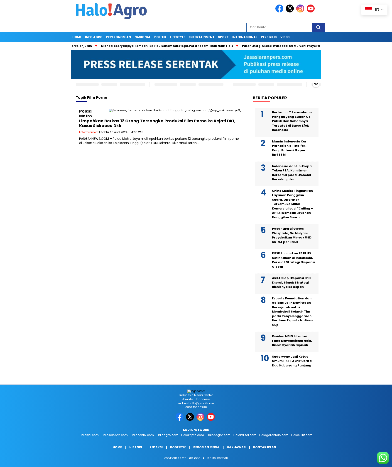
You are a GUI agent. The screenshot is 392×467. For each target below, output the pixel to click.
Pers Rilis (269, 37)
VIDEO (285, 37)
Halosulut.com (301, 435)
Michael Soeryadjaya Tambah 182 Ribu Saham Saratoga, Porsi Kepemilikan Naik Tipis (154, 46)
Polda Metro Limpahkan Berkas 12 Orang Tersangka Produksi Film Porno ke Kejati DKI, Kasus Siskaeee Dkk (157, 118)
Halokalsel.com (244, 435)
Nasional (143, 37)
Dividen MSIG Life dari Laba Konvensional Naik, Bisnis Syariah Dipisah (292, 340)
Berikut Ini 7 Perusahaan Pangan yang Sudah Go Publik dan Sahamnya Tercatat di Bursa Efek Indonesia (292, 121)
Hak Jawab (236, 447)
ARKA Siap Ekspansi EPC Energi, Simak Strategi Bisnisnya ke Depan (291, 282)
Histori (135, 447)
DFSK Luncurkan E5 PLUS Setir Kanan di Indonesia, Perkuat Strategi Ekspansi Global (293, 260)
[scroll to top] (376, 460)
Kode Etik (178, 447)
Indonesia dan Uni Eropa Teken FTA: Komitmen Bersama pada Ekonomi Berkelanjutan (292, 173)
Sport (223, 37)
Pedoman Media (206, 447)
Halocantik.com (142, 435)
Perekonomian (118, 37)
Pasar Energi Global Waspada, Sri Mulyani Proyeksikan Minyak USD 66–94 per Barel (292, 46)
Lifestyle (177, 37)
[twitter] (290, 11)
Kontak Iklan (264, 447)
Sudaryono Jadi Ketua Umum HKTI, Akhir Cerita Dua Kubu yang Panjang (292, 361)
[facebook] (280, 11)
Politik (160, 37)
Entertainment (201, 37)
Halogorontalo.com (273, 435)
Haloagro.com (167, 435)
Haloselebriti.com (115, 435)
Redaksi (156, 447)
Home (76, 37)
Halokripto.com (192, 435)
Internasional (244, 37)
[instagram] (301, 11)
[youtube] (311, 11)
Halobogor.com (218, 435)
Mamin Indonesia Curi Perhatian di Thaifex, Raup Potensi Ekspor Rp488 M (289, 148)
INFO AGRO (94, 37)
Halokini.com (89, 435)
